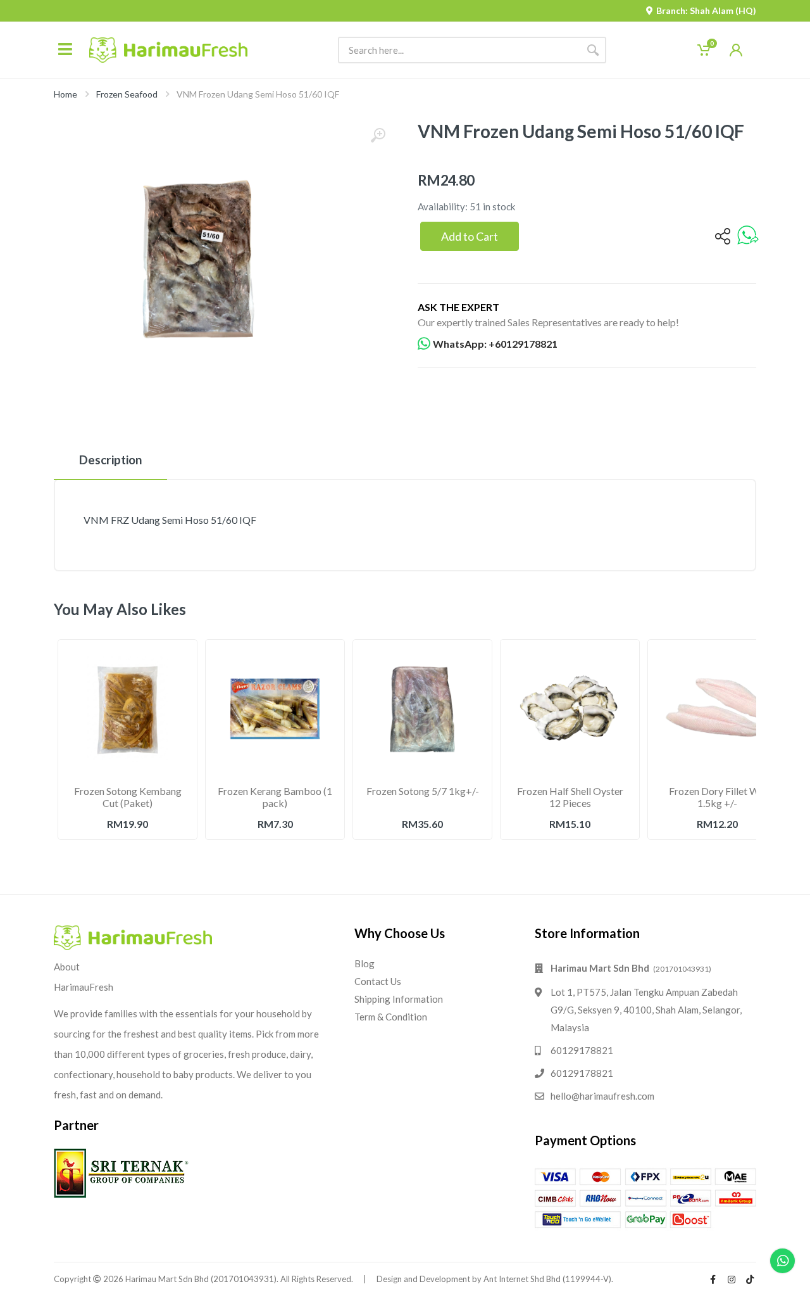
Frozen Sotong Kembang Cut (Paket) (128, 797)
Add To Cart (127, 852)
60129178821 (582, 1050)
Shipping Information (398, 999)
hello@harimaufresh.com (602, 1096)
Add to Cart (469, 236)
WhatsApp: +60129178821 (495, 344)
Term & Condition (390, 1016)
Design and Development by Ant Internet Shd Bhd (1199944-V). (495, 1279)
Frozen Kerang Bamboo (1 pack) (275, 797)
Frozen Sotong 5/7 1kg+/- (422, 791)
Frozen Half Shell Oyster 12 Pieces (570, 797)
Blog (364, 963)
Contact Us (377, 981)
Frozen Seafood (127, 94)
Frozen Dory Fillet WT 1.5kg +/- (717, 797)
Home (65, 94)
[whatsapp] (748, 236)
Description (110, 459)
